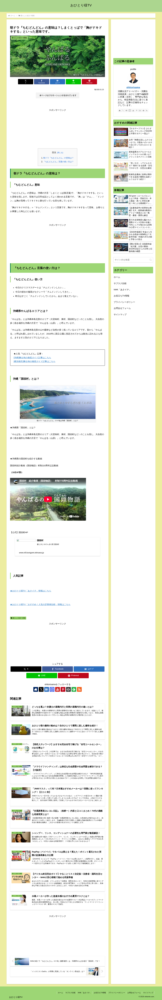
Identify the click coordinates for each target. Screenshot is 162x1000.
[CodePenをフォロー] (68, 689)
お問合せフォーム (122, 308)
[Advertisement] (57, 128)
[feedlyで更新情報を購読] (74, 689)
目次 (54, 152)
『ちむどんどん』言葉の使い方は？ (58, 162)
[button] (151, 259)
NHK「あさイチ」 (122, 289)
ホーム (117, 277)
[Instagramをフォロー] (52, 689)
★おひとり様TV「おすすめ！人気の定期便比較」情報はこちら (40, 604)
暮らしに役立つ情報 (19, 618)
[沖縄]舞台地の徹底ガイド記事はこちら (32, 357)
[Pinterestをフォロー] (63, 689)
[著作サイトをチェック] (35, 689)
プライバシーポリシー (124, 302)
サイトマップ (120, 314)
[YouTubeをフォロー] (57, 689)
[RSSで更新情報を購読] (79, 689)
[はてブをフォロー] (46, 689)
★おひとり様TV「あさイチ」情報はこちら (30, 591)
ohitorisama (133, 87)
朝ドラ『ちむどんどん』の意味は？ (58, 158)
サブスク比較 (120, 283)
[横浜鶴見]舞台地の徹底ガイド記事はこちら (34, 361)
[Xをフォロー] (41, 689)
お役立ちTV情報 (121, 296)
